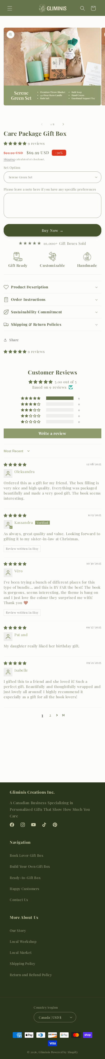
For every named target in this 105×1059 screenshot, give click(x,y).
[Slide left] (41, 124)
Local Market (21, 952)
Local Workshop (23, 941)
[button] (9, 8)
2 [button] (50, 715)
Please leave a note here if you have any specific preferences (50, 189)
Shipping (9, 159)
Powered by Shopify (64, 1052)
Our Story (18, 930)
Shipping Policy (22, 963)
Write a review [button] (52, 433)
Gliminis (44, 1052)
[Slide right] (63, 124)
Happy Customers (24, 888)
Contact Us (19, 899)
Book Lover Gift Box (26, 855)
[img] (15, 464)
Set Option (12, 167)
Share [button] (14, 340)
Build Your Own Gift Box (30, 866)
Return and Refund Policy (31, 974)
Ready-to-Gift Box (25, 877)
